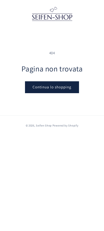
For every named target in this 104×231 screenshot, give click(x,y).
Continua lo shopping (52, 87)
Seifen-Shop (44, 125)
